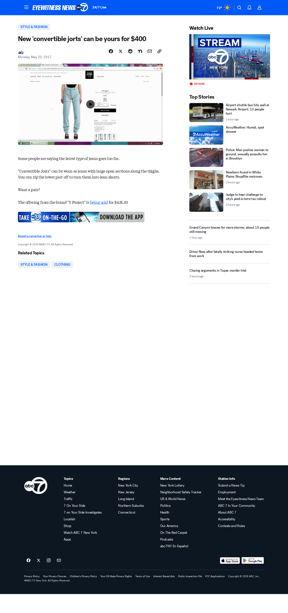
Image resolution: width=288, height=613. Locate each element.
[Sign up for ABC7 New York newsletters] (59, 560)
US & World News (172, 499)
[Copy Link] (159, 51)
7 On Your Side (74, 505)
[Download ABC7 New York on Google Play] (253, 560)
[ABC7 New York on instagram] (48, 560)
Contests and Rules (231, 526)
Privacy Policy (32, 576)
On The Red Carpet (173, 532)
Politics (165, 505)
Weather (69, 492)
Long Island (126, 499)
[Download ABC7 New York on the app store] (230, 560)
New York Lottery (172, 485)
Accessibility (226, 519)
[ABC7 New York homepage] (60, 7)
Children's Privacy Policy (83, 576)
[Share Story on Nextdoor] (140, 51)
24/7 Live (99, 7)
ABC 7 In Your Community (236, 505)
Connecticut (126, 512)
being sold (99, 202)
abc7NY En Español (174, 546)
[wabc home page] (35, 485)
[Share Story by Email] (149, 51)
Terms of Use (142, 576)
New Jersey (126, 492)
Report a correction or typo (34, 236)
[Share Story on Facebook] (110, 51)
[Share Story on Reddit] (130, 51)
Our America (169, 526)
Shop (67, 526)
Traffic (68, 499)
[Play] (229, 56)
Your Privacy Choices (54, 576)
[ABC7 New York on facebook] (28, 560)
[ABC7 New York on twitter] (38, 560)
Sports (165, 519)
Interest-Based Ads (164, 576)
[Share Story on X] (120, 51)
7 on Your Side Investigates (82, 512)
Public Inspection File (190, 576)
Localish (69, 519)
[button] (26, 7)
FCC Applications (215, 576)
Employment (227, 492)
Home (68, 485)
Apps (67, 539)
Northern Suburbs (131, 505)
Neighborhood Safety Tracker (181, 492)
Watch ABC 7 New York (80, 532)
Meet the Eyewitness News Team (241, 499)
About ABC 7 (227, 512)
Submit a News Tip (231, 485)
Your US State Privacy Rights (116, 576)
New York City (128, 485)
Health (164, 512)
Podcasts (166, 539)
